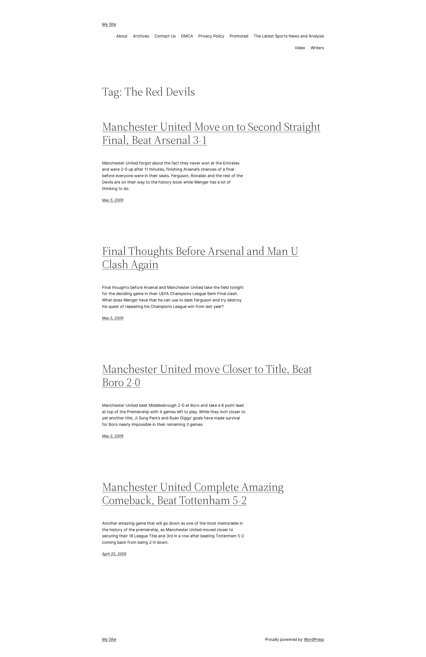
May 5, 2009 (112, 200)
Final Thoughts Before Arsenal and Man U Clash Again (200, 257)
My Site (109, 24)
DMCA (187, 36)
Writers (317, 47)
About (122, 36)
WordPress (314, 639)
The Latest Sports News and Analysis (289, 36)
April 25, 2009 (114, 553)
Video (300, 47)
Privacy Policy (211, 36)
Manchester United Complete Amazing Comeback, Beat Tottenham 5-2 (193, 493)
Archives (141, 36)
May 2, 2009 (112, 436)
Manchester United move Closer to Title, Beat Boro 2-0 (207, 375)
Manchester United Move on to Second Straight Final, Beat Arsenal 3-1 (211, 133)
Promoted (239, 36)
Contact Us (165, 36)
